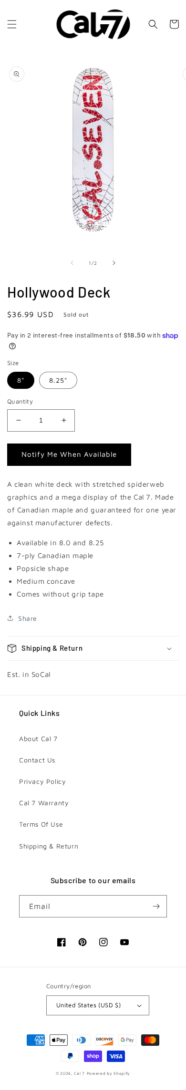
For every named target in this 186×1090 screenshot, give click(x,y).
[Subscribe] (155, 906)
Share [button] (27, 618)
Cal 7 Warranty (44, 803)
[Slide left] (72, 262)
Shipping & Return (48, 846)
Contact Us (37, 760)
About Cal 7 (38, 738)
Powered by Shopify (109, 1073)
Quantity (20, 401)
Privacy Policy (42, 781)
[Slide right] (113, 262)
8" (20, 380)
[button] (11, 24)
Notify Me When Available (69, 454)
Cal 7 (79, 1073)
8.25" (58, 380)
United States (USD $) (88, 1005)
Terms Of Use (41, 824)
